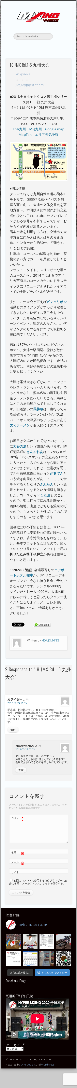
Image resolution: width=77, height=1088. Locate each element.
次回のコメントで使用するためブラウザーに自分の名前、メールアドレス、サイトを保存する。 (38, 882)
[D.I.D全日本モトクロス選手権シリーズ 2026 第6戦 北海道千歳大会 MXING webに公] (63, 941)
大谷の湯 (19, 446)
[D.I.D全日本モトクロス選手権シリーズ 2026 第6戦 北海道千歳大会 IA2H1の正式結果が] (46, 941)
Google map (54, 129)
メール (18, 863)
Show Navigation (62, 35)
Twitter (34, 46)
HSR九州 (19, 129)
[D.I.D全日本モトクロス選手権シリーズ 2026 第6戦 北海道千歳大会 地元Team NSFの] (63, 958)
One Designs (28, 1064)
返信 (13, 730)
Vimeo (50, 46)
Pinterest (42, 46)
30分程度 (44, 495)
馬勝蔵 (38, 409)
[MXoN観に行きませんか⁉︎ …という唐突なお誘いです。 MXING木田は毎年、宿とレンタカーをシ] (13, 941)
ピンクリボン (57, 301)
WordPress (47, 1064)
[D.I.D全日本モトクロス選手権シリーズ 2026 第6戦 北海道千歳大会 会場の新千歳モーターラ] (30, 958)
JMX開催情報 (27, 85)
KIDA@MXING (23, 74)
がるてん (56, 473)
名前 (18, 853)
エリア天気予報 (46, 134)
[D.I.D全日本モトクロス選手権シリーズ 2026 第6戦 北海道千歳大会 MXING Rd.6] (46, 958)
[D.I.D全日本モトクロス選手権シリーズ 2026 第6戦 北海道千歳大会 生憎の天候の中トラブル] (13, 958)
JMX (18, 85)
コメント (18, 818)
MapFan (25, 134)
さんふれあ (34, 451)
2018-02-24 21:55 (17, 703)
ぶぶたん (46, 484)
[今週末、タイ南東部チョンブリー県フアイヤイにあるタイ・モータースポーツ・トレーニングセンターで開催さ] (30, 941)
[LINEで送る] (42, 624)
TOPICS (39, 85)
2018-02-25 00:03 (25, 749)
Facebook (26, 46)
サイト (15, 872)
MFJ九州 (35, 129)
